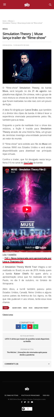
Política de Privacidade (30, 395)
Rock (30, 308)
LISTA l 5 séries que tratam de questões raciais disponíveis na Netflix (27, 340)
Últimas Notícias (11, 395)
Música (5, 29)
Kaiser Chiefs (16, 308)
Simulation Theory (41, 308)
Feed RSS (46, 395)
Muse (25, 308)
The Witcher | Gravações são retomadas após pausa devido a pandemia (27, 353)
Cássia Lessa (7, 45)
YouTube (28, 162)
